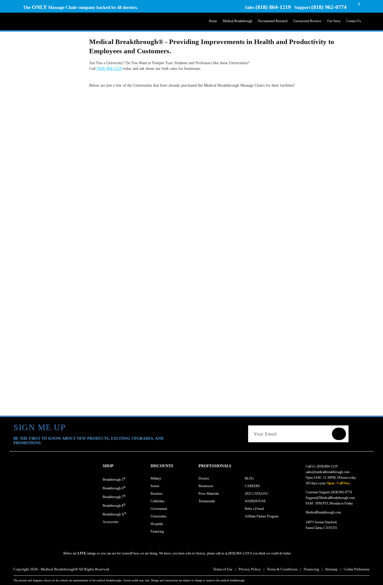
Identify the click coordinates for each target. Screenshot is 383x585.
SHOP (108, 466)
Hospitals (157, 524)
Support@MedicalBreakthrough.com (330, 498)
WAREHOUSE (255, 501)
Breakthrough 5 (114, 479)
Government (159, 509)
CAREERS (252, 486)
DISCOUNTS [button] (162, 466)
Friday (348, 503)
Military (156, 478)
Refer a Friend (254, 509)
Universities (159, 516)
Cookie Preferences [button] (357, 569)
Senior (155, 486)
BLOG (249, 478)
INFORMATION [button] (259, 466)
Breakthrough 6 (114, 487)
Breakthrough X (114, 514)
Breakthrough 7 (114, 496)
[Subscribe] (339, 434)
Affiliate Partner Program (261, 516)
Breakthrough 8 (114, 505)
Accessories (111, 522)
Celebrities (158, 501)
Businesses (206, 486)
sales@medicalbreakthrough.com (327, 472)
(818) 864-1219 (273, 7)
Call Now (343, 483)
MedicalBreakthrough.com (323, 512)
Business (157, 494)
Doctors (204, 478)
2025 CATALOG (256, 494)
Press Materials (209, 494)
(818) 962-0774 (329, 7)
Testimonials (207, 501)
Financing (157, 531)
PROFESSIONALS (215, 466)
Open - (331, 483)
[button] (127, 466)
